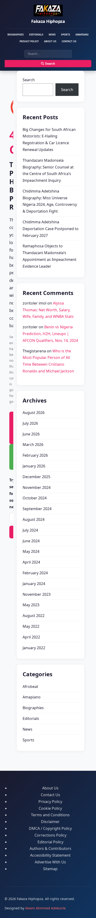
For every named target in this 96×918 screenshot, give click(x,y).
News (52, 34)
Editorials (36, 34)
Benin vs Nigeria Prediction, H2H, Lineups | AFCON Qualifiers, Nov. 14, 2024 (50, 333)
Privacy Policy (29, 41)
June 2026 (31, 434)
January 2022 (34, 647)
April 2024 (31, 562)
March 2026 (33, 444)
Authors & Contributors (50, 848)
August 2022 (34, 615)
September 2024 (37, 508)
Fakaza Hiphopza (48, 21)
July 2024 (30, 530)
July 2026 (30, 423)
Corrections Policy (50, 835)
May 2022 (31, 626)
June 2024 (31, 540)
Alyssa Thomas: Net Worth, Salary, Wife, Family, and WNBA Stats (48, 310)
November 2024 (37, 487)
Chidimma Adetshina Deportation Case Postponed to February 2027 (51, 228)
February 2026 (35, 455)
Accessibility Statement (50, 855)
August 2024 (34, 519)
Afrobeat (30, 686)
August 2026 (34, 412)
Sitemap (50, 868)
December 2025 (36, 476)
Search (49, 63)
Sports (65, 34)
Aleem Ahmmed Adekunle (45, 908)
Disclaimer (50, 821)
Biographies (15, 34)
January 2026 (34, 466)
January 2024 (34, 583)
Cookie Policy (50, 808)
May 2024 (31, 551)
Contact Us (69, 41)
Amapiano (82, 34)
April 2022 (31, 637)
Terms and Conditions (50, 814)
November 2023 (37, 594)
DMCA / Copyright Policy (50, 828)
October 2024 (35, 498)
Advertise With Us (50, 862)
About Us (50, 41)
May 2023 (31, 604)
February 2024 (35, 572)
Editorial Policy (50, 841)
